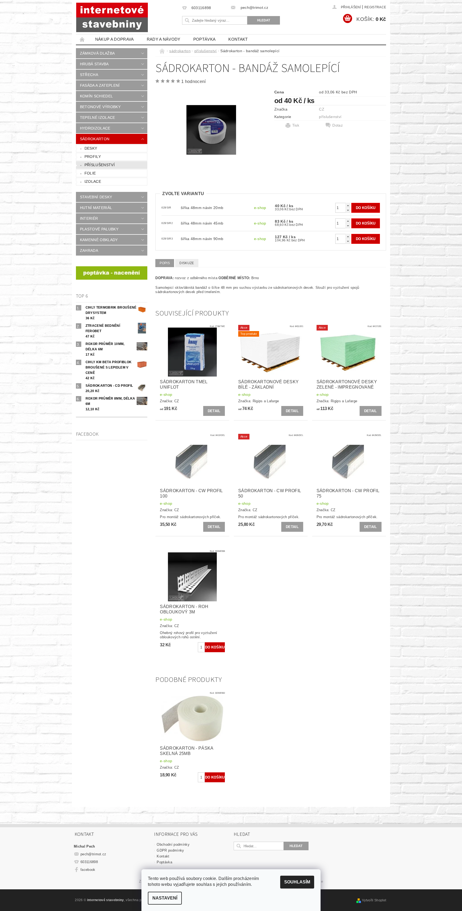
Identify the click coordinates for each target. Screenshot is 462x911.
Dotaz (337, 125)
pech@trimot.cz (93, 854)
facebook (87, 870)
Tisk (295, 125)
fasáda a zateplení (100, 85)
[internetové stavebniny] (112, 17)
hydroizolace (95, 128)
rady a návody (163, 39)
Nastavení (164, 898)
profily (92, 156)
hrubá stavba (94, 64)
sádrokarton (95, 139)
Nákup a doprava (114, 39)
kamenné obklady (99, 240)
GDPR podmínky (170, 850)
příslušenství (99, 165)
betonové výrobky (100, 107)
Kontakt (238, 39)
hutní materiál (96, 208)
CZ (321, 109)
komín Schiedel (96, 96)
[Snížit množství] (347, 210)
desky (90, 148)
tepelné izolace (97, 117)
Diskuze (186, 263)
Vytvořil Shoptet (374, 900)
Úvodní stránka (82, 39)
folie (90, 173)
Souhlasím (297, 882)
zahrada (89, 250)
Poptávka (204, 39)
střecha (89, 75)
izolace (92, 181)
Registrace (375, 7)
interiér (89, 218)
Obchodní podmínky (173, 844)
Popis (165, 263)
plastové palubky (99, 229)
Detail (214, 411)
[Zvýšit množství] (347, 205)
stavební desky (96, 197)
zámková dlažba (97, 53)
